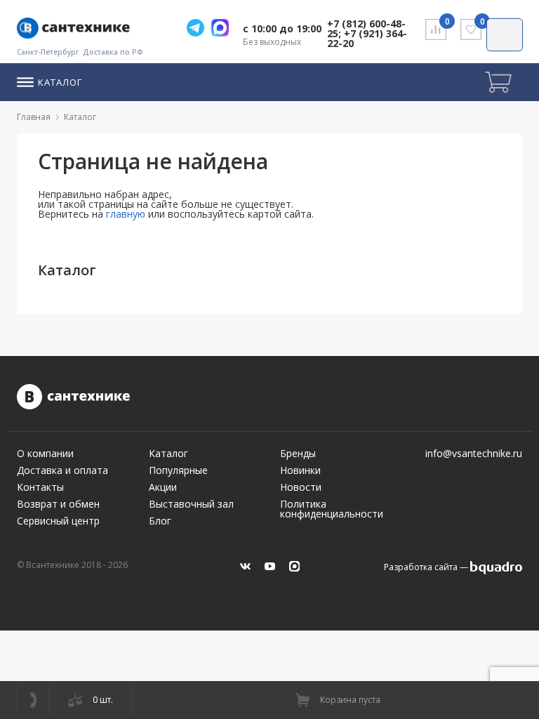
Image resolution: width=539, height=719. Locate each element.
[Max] (223, 28)
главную (125, 213)
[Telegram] (199, 28)
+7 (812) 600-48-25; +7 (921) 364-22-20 (367, 33)
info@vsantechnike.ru (473, 454)
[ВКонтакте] (245, 566)
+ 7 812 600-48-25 (33, 700)
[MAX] (294, 566)
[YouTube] (270, 566)
